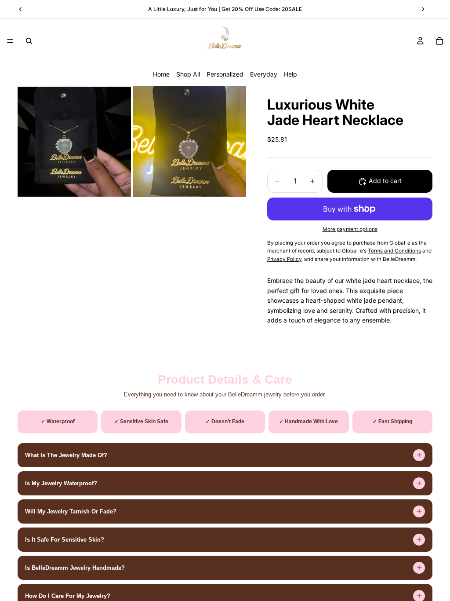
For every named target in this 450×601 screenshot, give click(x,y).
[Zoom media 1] (74, 141)
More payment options (350, 229)
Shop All (188, 74)
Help (290, 74)
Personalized (225, 74)
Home (161, 74)
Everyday (263, 74)
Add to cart (385, 180)
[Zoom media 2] (189, 141)
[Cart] (439, 41)
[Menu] (10, 41)
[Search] (29, 41)
